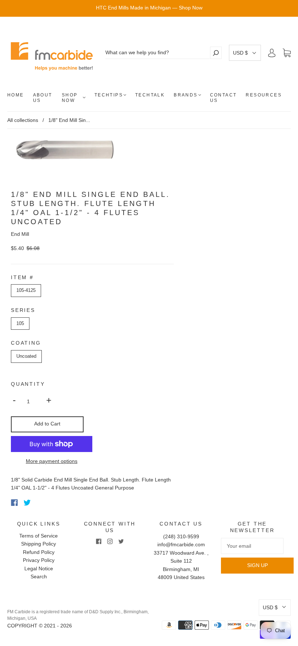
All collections (22, 120)
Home (15, 95)
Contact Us (223, 97)
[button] (245, 53)
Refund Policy (39, 552)
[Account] (271, 53)
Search (39, 576)
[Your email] (252, 546)
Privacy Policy (39, 560)
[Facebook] (14, 502)
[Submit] (216, 53)
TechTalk (150, 95)
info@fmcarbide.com (181, 544)
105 (20, 323)
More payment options (51, 461)
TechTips (108, 95)
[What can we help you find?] (157, 53)
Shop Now (70, 97)
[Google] (42, 502)
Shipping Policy (38, 544)
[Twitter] (27, 502)
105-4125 (26, 290)
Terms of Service (38, 536)
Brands (185, 95)
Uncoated (26, 356)
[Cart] (287, 53)
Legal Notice (38, 568)
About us (42, 97)
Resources (264, 95)
